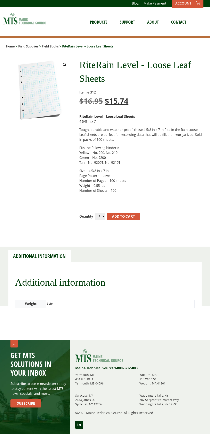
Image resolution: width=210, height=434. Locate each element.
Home (10, 46)
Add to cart (123, 216)
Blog (135, 3)
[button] (64, 64)
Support (127, 22)
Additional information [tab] (39, 256)
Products (98, 22)
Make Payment (155, 3)
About (153, 22)
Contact (178, 22)
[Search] (197, 22)
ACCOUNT (183, 3)
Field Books (50, 46)
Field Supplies (28, 46)
